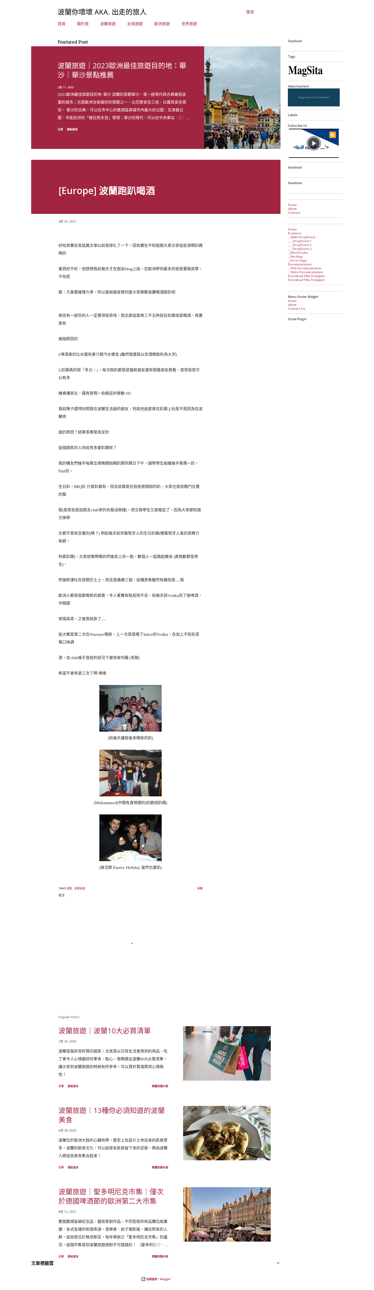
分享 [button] (60, 129)
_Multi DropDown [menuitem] (301, 237)
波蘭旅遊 (108, 23)
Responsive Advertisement (314, 97)
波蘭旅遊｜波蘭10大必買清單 (104, 1030)
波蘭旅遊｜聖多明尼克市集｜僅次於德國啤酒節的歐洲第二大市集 (111, 1196)
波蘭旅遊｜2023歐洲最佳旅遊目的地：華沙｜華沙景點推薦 (122, 70)
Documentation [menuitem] (299, 264)
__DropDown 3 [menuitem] (300, 249)
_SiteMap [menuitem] (295, 256)
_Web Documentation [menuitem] (304, 268)
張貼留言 (72, 129)
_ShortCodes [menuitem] (298, 253)
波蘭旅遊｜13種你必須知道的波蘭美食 (111, 1115)
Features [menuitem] (294, 233)
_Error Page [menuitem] (297, 260)
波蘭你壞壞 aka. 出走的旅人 (102, 12)
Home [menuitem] (292, 229)
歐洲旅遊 (162, 23)
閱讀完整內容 (160, 1086)
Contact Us (296, 308)
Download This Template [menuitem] (306, 276)
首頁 (61, 23)
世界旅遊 (189, 23)
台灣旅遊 (135, 23)
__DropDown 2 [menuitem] (300, 245)
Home (292, 205)
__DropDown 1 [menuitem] (299, 241)
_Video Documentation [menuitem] (305, 272)
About (292, 209)
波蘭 (69, 888)
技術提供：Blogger (158, 1279)
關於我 (83, 23)
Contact (294, 212)
